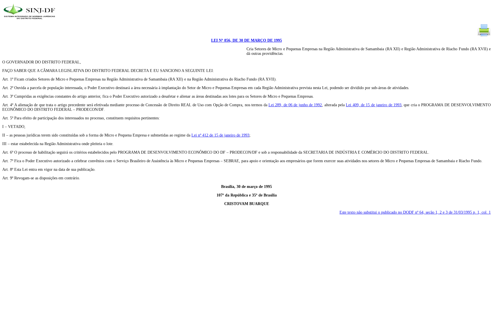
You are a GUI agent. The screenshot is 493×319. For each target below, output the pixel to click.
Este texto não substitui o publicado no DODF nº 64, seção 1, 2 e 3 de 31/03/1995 (415, 212)
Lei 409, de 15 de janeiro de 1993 (373, 105)
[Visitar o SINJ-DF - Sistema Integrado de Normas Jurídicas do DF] (30, 21)
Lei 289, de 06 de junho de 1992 (295, 105)
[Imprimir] (484, 36)
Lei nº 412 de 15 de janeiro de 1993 (220, 135)
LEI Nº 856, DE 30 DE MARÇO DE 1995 (246, 40)
